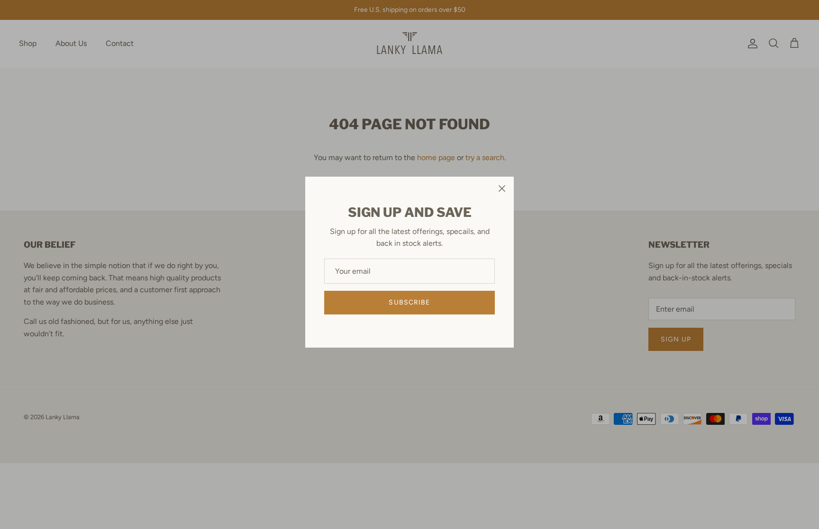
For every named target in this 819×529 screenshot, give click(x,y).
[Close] (501, 188)
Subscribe (409, 302)
